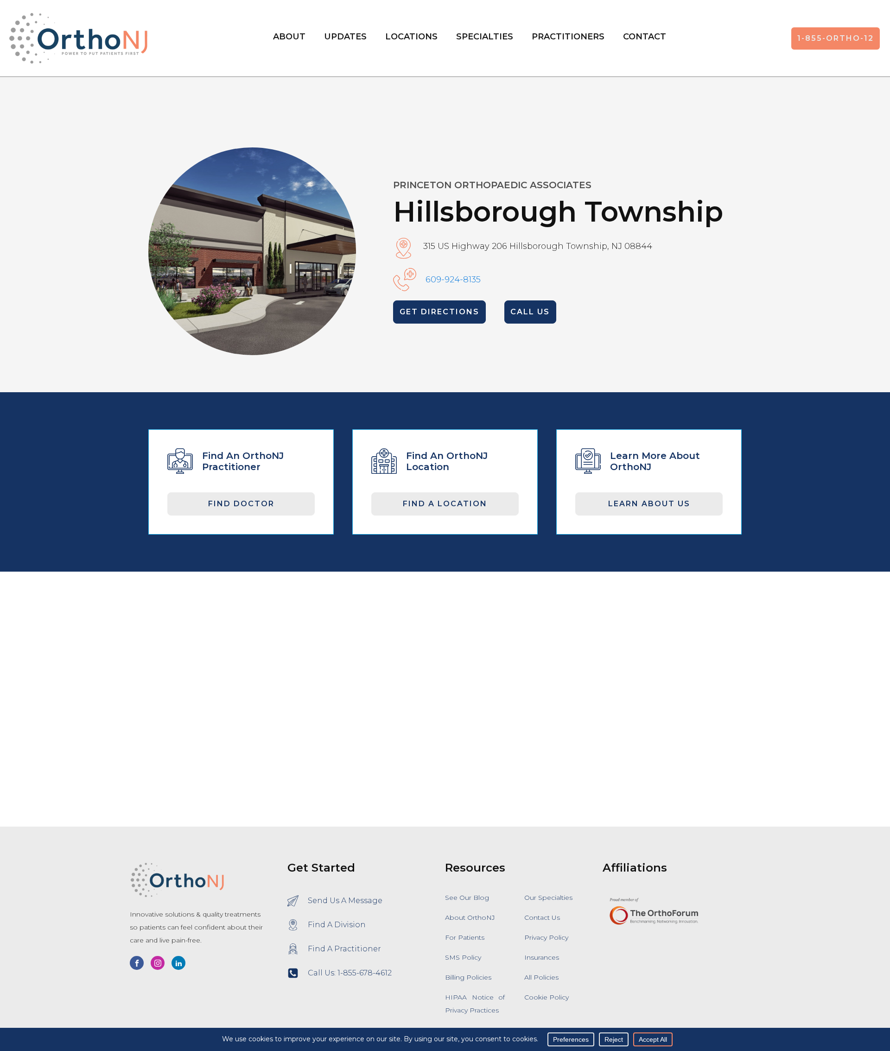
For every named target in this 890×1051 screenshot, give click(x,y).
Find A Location (445, 503)
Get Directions (439, 311)
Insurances (541, 957)
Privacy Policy (546, 937)
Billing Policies (468, 977)
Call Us (530, 311)
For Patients (464, 937)
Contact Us (542, 917)
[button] (411, 38)
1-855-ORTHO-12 (835, 38)
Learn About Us (649, 503)
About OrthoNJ (470, 917)
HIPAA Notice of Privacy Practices (475, 1003)
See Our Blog (467, 897)
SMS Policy (463, 957)
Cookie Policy (546, 997)
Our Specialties (548, 897)
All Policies (541, 977)
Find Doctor (241, 503)
